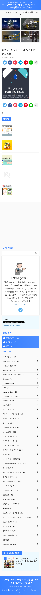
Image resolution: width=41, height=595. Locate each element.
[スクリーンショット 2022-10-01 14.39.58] (20, 62)
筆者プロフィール (12, 338)
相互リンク (9, 346)
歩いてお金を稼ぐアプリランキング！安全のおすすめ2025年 (26, 561)
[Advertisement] (20, 224)
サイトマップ (10, 342)
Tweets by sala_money (11, 325)
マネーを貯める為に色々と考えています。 (20, 586)
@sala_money (21, 304)
